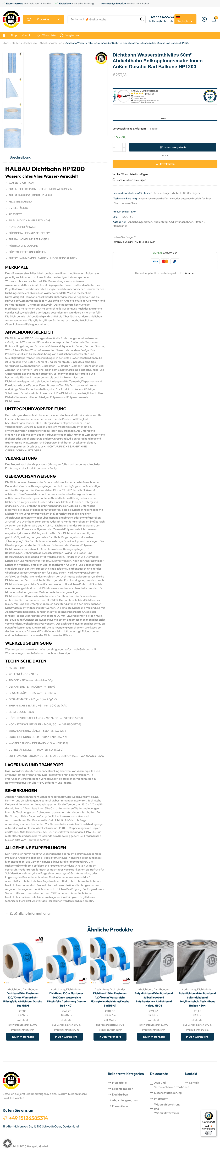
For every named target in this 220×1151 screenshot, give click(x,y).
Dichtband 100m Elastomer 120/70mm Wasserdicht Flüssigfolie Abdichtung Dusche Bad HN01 (66, 999)
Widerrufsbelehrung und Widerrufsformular (167, 1109)
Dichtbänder (30, 989)
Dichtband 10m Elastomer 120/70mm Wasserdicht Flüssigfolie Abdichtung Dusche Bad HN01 (22, 999)
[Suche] (142, 19)
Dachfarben (120, 1094)
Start (6, 42)
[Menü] (214, 1112)
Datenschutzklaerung (168, 1092)
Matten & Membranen (24, 42)
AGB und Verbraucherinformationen (171, 1084)
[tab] (55, 157)
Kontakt (194, 1082)
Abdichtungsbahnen (181, 221)
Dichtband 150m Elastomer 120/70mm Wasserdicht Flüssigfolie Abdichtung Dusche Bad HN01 (110, 999)
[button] (204, 19)
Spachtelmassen (122, 1088)
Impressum (161, 1098)
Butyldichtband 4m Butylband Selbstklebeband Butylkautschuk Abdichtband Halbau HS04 (197, 999)
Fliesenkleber (120, 1106)
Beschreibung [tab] (20, 157)
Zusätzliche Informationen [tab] (30, 913)
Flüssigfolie (119, 1082)
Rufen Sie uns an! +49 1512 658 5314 (134, 241)
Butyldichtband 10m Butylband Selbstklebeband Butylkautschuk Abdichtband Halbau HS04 (154, 999)
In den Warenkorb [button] (36, 962)
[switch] (208, 1133)
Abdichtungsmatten (51, 42)
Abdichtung (160, 221)
